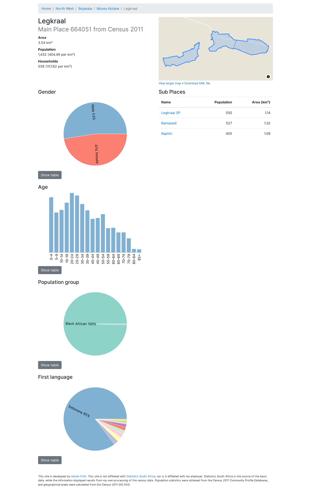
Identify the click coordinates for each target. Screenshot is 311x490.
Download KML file (197, 83)
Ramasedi (169, 123)
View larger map (170, 83)
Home (46, 8)
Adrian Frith (78, 476)
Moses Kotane (108, 8)
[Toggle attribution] (268, 76)
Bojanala (85, 8)
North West (65, 8)
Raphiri (166, 133)
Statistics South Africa (140, 476)
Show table (50, 175)
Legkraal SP (170, 113)
